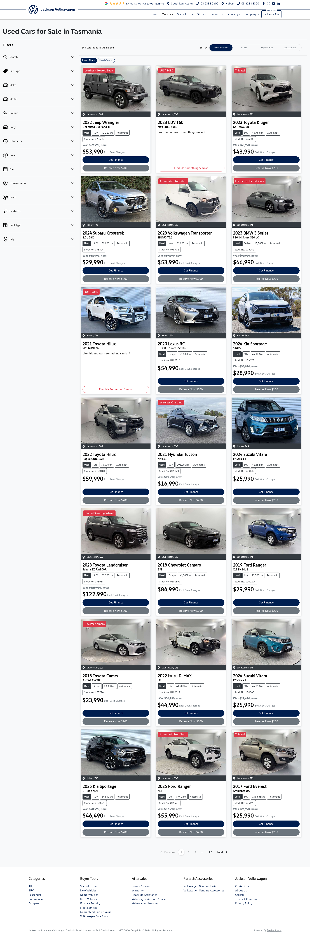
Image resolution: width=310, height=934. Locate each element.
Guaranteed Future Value (95, 912)
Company (250, 14)
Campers (34, 903)
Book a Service (141, 886)
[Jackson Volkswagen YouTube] (274, 3)
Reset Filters (88, 60)
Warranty (138, 890)
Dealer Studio (274, 930)
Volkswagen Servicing (145, 903)
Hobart (230, 3)
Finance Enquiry (90, 903)
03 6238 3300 (250, 3)
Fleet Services (88, 907)
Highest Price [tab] (267, 47)
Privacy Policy (243, 903)
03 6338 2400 (209, 3)
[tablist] (255, 47)
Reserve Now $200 (116, 168)
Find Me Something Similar (191, 168)
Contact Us (242, 886)
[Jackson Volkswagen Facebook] (264, 3)
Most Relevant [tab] (221, 47)
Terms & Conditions (247, 899)
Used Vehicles (88, 899)
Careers (240, 894)
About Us (241, 890)
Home (155, 14)
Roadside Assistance (144, 894)
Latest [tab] (244, 47)
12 (210, 852)
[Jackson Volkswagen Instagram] (269, 3)
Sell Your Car (271, 14)
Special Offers (185, 14)
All (30, 886)
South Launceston (182, 3)
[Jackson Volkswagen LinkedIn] (279, 3)
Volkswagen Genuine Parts (200, 886)
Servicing (232, 14)
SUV (31, 890)
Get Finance (116, 159)
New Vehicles (88, 890)
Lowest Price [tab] (290, 47)
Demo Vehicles (89, 894)
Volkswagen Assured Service (149, 899)
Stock (200, 14)
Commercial (36, 899)
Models (166, 14)
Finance (215, 14)
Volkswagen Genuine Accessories (204, 890)
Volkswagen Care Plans (94, 916)
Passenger (35, 894)
